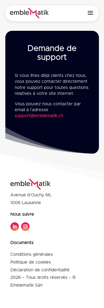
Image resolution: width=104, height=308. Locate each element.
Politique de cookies (30, 262)
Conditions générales (31, 254)
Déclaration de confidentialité (40, 270)
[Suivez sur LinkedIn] (14, 226)
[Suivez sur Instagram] (25, 226)
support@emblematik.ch (39, 116)
